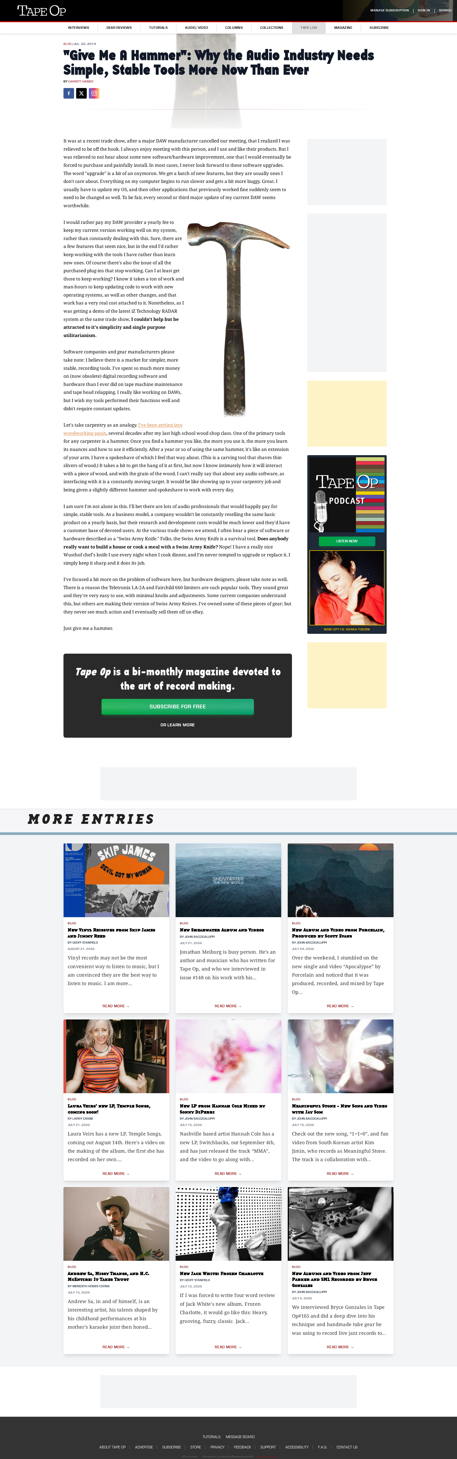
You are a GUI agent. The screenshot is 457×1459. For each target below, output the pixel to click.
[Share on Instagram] (94, 93)
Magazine (343, 28)
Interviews (78, 28)
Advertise (144, 1447)
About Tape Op (112, 1447)
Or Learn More (178, 725)
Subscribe (379, 28)
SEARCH (445, 10)
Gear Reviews (119, 28)
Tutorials (158, 28)
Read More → (116, 1006)
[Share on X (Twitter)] (81, 93)
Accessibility (297, 1447)
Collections (272, 28)
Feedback (242, 1447)
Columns (234, 28)
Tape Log (309, 28)
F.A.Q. (322, 1447)
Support (268, 1447)
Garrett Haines (80, 81)
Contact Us (347, 1447)
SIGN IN (424, 10)
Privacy (218, 1447)
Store (195, 1447)
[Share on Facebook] (68, 93)
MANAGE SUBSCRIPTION (390, 10)
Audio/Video (196, 28)
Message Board (240, 1437)
